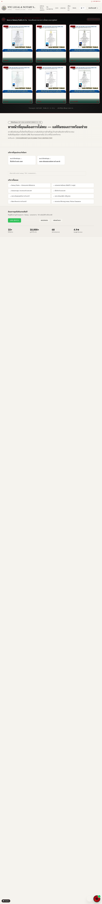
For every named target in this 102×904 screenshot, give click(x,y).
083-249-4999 (75, 1)
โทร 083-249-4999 (30, 220)
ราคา (56, 8)
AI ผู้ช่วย (6, 901)
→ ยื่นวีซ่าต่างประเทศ (59, 191)
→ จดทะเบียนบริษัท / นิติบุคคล (61, 196)
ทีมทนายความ (50, 8)
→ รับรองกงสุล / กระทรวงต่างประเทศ (21, 191)
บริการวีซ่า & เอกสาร (42, 8)
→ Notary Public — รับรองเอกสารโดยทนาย (22, 185)
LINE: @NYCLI (14, 220)
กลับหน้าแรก (57, 220)
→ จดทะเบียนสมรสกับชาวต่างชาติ (19, 196)
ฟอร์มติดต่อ (44, 220)
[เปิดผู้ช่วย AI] (89, 899)
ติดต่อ (74, 8)
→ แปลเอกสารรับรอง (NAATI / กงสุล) (64, 185)
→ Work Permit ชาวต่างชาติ (18, 201)
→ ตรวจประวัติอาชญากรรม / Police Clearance (67, 201)
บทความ (62, 8)
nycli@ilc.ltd (86, 1)
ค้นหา (90, 173)
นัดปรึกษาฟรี (92, 8)
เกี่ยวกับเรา (69, 8)
